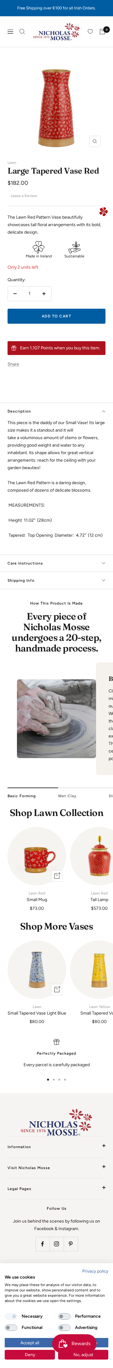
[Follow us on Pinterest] (71, 1244)
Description (19, 411)
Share (13, 364)
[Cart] (102, 31)
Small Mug (37, 896)
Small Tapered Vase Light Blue (37, 1010)
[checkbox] (11, 1316)
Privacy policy (95, 1271)
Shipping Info (21, 580)
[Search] (22, 31)
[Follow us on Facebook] (42, 1244)
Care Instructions (25, 563)
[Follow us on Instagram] (57, 1244)
